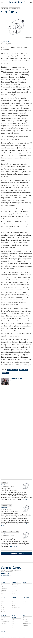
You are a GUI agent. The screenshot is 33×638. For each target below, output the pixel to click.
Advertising (25, 621)
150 (13, 621)
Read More (25, 499)
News (3, 582)
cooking (4, 482)
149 (13, 619)
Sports (14, 597)
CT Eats (3, 602)
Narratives (3, 617)
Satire (2, 619)
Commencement (6, 505)
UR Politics (4, 588)
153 (13, 627)
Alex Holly (6, 42)
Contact (25, 619)
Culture (4, 597)
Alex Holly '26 (16, 378)
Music (2, 609)
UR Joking (3, 623)
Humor (3, 615)
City (2, 586)
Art (2, 603)
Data (24, 582)
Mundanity (23, 369)
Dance (2, 605)
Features (15, 582)
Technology (15, 590)
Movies (3, 607)
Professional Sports (15, 604)
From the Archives (16, 588)
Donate (3, 631)
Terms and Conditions (19, 637)
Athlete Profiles (15, 600)
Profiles (14, 593)
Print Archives (15, 616)
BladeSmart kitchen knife (10, 531)
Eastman (3, 600)
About (25, 615)
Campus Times (17, 2)
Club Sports (15, 602)
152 (13, 625)
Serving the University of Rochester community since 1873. (11, 571)
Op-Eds (24, 603)
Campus (3, 584)
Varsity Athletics (16, 607)
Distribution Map (27, 623)
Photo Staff (28, 37)
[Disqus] (16, 409)
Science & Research (3, 591)
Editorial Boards (27, 600)
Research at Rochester (15, 585)
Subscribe (25, 625)
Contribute (25, 617)
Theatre (3, 611)
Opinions (5, 8)
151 (13, 623)
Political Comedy (5, 621)
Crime (2, 593)
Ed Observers (14, 8)
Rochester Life (15, 592)
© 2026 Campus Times (6, 637)
